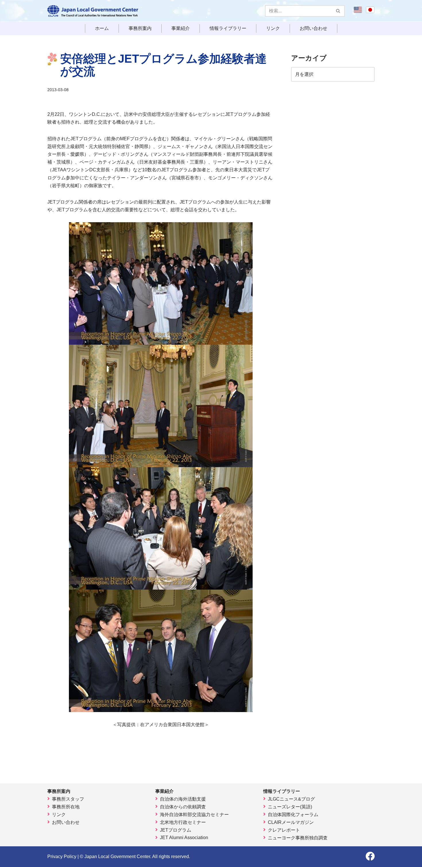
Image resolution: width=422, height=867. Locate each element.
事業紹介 (180, 28)
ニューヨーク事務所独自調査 (298, 837)
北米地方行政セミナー (183, 822)
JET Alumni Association (184, 837)
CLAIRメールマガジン (291, 822)
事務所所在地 (66, 806)
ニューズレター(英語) (290, 806)
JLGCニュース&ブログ (291, 799)
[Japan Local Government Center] (92, 11)
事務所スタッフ (68, 799)
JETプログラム (175, 830)
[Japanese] (370, 11)
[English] (357, 11)
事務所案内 (140, 28)
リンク (273, 28)
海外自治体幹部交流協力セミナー (194, 814)
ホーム (102, 28)
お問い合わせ (313, 28)
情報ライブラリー (228, 28)
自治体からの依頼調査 (183, 806)
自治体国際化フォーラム (293, 814)
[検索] (338, 11)
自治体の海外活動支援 (183, 799)
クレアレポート (284, 830)
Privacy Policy (61, 856)
